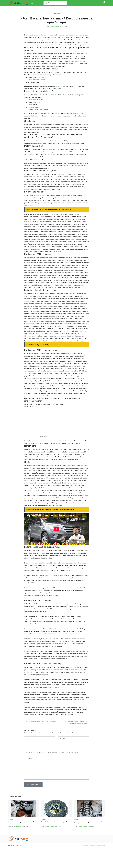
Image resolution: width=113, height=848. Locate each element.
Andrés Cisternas (55, 26)
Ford (46, 53)
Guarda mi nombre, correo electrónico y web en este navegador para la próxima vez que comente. (52, 752)
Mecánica (56, 14)
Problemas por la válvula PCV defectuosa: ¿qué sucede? (41, 721)
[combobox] (55, 3)
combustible (27, 221)
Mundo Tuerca (93, 845)
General (10, 819)
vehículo (59, 86)
